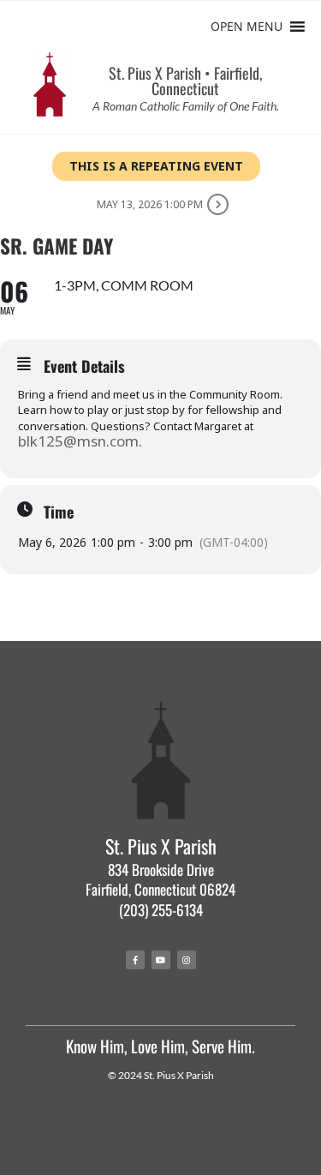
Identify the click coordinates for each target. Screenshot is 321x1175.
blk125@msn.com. (80, 441)
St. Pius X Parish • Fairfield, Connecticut (185, 80)
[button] (246, 26)
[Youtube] (161, 959)
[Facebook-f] (135, 959)
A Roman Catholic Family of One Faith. (185, 106)
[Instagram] (186, 959)
